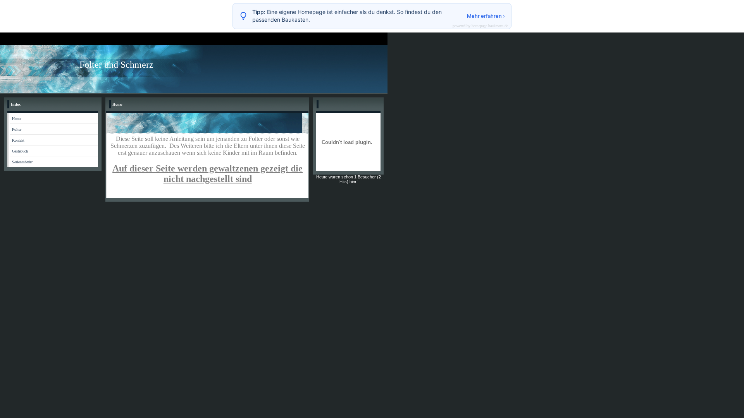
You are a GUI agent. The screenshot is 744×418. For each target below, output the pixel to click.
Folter (16, 129)
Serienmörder (22, 162)
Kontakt (18, 140)
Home (16, 118)
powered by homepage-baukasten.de (480, 26)
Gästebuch (20, 151)
